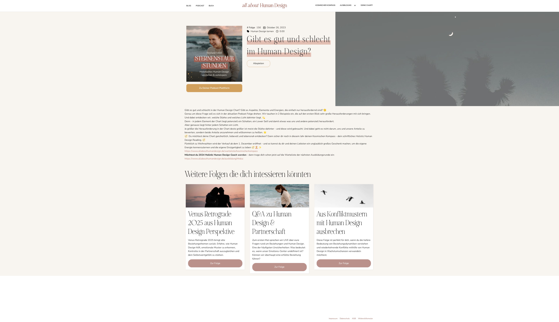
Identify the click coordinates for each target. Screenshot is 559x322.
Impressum (333, 318)
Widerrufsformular (365, 318)
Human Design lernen (262, 31)
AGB (354, 318)
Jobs (242, 306)
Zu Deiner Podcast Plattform (214, 88)
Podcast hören (238, 299)
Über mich (240, 292)
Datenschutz (345, 318)
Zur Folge (215, 263)
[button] (348, 5)
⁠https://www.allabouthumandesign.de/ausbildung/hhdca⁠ (214, 158)
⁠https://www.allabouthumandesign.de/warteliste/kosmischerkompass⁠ (221, 151)
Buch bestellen (238, 296)
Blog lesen (239, 303)
